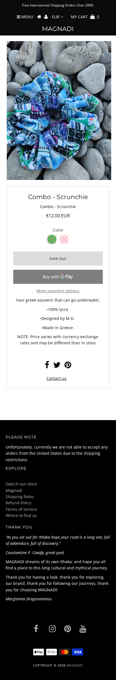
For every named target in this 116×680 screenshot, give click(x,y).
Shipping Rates (20, 496)
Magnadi (58, 29)
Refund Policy (18, 502)
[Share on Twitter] (57, 366)
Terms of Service (21, 509)
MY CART (85, 16)
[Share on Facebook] (47, 366)
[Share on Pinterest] (67, 366)
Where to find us (21, 515)
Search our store (21, 484)
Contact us (56, 378)
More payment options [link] (58, 290)
